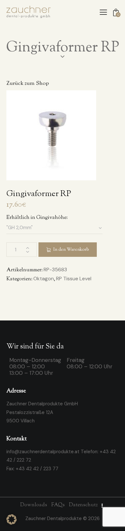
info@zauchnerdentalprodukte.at (42, 451)
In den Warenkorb (71, 250)
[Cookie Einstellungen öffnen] (11, 522)
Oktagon (43, 278)
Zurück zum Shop (27, 83)
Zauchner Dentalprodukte (54, 518)
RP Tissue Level (73, 278)
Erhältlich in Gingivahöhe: (37, 217)
